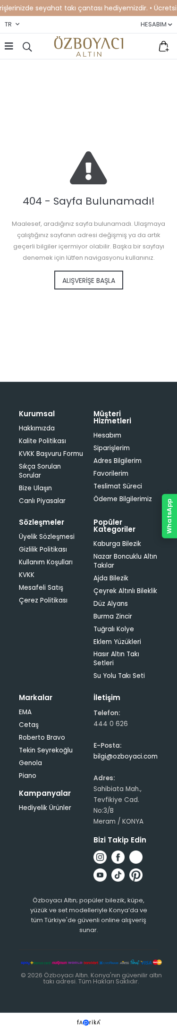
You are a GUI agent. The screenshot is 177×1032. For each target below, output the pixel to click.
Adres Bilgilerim (117, 460)
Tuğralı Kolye (113, 629)
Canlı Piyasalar (42, 500)
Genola (30, 763)
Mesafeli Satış (41, 587)
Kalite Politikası (42, 441)
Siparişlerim (111, 448)
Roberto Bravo (42, 737)
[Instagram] (100, 857)
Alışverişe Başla (88, 280)
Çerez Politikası (43, 600)
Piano (27, 775)
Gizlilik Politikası (43, 549)
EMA (25, 712)
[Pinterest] (136, 875)
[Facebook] (118, 857)
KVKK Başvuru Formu (51, 453)
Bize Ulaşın (35, 488)
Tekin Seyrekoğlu (46, 750)
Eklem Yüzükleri (117, 641)
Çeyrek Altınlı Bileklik (125, 590)
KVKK (26, 574)
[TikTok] (118, 875)
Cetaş (29, 724)
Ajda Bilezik (110, 578)
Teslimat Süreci (117, 486)
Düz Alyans (110, 603)
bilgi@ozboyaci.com (125, 756)
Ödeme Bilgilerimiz (122, 499)
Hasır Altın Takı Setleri (116, 659)
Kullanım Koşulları (46, 562)
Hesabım (107, 435)
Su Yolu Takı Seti (119, 675)
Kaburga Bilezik (117, 543)
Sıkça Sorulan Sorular (40, 471)
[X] (136, 857)
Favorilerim (144, 46)
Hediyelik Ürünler (45, 807)
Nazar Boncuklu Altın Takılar (125, 561)
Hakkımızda (37, 428)
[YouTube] (100, 875)
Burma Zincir (112, 616)
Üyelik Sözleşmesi (47, 536)
